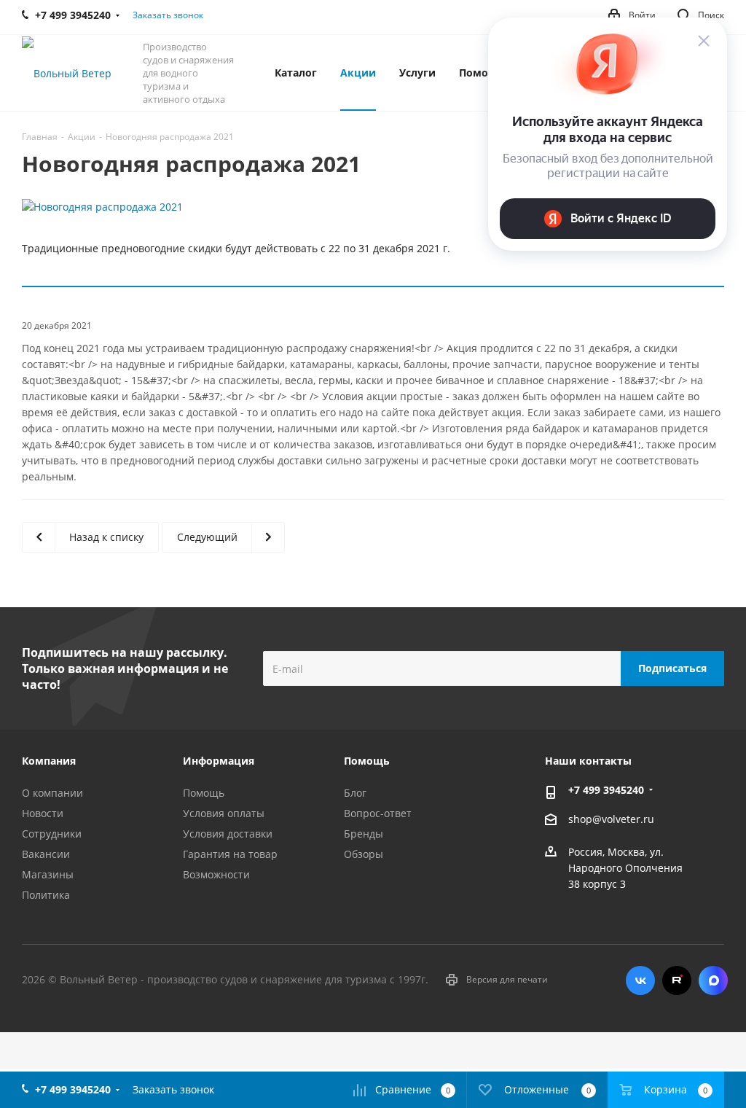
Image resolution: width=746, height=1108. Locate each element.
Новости (42, 813)
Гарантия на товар (230, 854)
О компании (52, 793)
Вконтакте (640, 980)
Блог (355, 793)
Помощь (203, 793)
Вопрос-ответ (378, 813)
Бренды (363, 833)
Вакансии (46, 854)
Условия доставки (227, 833)
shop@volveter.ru (611, 820)
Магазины (48, 874)
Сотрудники (52, 833)
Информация (218, 761)
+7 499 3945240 (606, 790)
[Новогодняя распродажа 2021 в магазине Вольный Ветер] (373, 207)
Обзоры (363, 854)
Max (713, 980)
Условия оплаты (223, 813)
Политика (46, 895)
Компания (49, 761)
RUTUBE (676, 980)
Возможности (216, 874)
